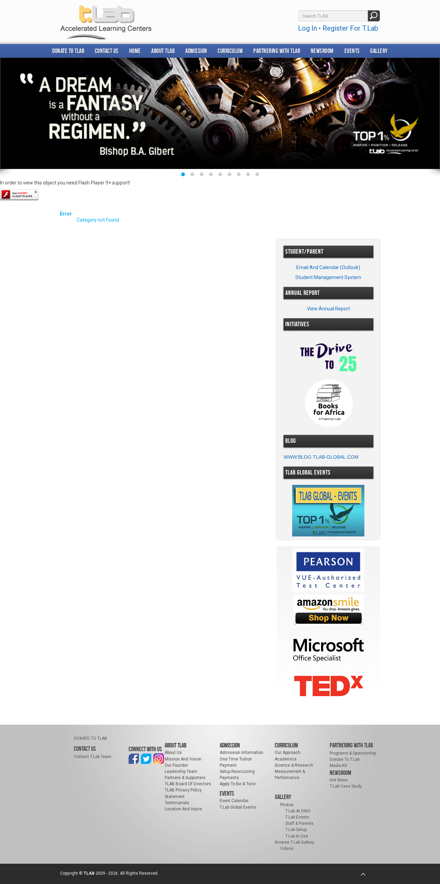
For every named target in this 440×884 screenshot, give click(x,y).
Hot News (339, 780)
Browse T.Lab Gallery (294, 842)
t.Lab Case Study (346, 786)
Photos (287, 804)
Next (427, 116)
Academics (286, 759)
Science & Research (294, 765)
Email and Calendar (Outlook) (328, 267)
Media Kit (338, 765)
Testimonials (177, 802)
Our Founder (176, 765)
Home (135, 50)
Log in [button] (307, 28)
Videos (287, 848)
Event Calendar (234, 800)
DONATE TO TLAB (68, 50)
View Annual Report (328, 308)
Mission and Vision (183, 759)
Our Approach (287, 752)
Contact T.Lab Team (92, 756)
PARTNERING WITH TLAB (276, 50)
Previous (12, 116)
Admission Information (241, 752)
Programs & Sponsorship (353, 753)
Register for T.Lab (350, 28)
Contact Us (107, 50)
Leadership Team (181, 771)
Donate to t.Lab (345, 759)
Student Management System (328, 277)
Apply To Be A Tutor (238, 783)
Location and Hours (183, 809)
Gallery (379, 50)
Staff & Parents (299, 823)
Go (374, 15)
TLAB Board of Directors (188, 783)
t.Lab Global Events (238, 807)
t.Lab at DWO (298, 811)
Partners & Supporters (185, 777)
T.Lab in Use (296, 836)
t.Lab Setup (296, 829)
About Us (173, 752)
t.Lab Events (297, 817)
